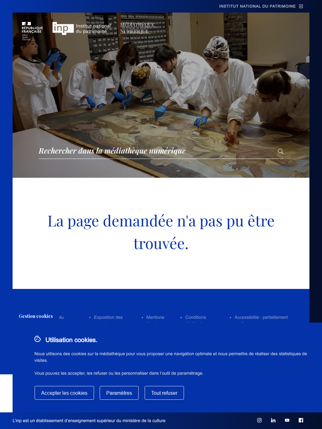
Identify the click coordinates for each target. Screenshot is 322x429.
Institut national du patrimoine (257, 6)
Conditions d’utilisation (196, 320)
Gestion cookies (36, 316)
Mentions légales (155, 320)
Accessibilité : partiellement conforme (261, 320)
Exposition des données (108, 320)
